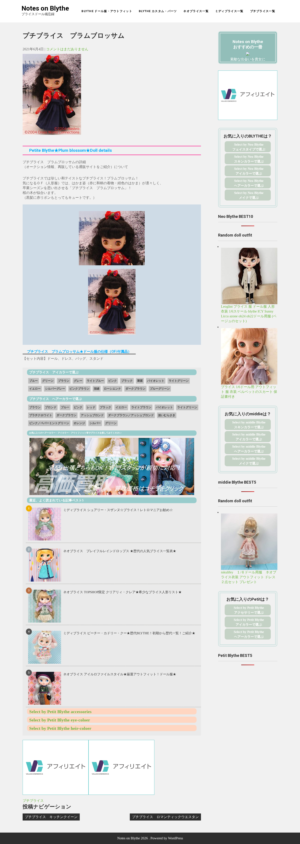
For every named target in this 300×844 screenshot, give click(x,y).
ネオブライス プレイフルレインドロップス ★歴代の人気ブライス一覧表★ (119, 551)
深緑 (96, 388)
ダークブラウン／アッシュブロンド (131, 415)
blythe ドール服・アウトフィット (106, 11)
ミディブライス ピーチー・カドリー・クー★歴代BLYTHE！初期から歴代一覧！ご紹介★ (129, 633)
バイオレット (155, 380)
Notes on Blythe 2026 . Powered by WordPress (150, 838)
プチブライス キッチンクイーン (51, 817)
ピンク (112, 380)
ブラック (127, 380)
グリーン (48, 380)
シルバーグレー (55, 388)
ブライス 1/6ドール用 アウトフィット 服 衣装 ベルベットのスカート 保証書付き (249, 391)
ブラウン (63, 380)
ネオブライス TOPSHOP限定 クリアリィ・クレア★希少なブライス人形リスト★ (122, 592)
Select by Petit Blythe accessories (60, 711)
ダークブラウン (135, 388)
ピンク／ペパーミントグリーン (49, 423)
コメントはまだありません (67, 49)
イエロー (35, 388)
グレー (78, 380)
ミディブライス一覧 (229, 11)
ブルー (33, 380)
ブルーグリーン (160, 388)
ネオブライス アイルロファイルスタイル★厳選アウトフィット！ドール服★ (119, 674)
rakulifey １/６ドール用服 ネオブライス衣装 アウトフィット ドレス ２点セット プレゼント (250, 577)
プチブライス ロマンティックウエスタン (165, 817)
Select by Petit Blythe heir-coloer (60, 728)
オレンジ (79, 423)
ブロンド (50, 407)
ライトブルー (95, 380)
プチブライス (33, 800)
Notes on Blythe (45, 8)
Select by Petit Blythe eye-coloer (59, 719)
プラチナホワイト (40, 415)
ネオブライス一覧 (195, 11)
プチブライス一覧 (262, 11)
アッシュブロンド (92, 415)
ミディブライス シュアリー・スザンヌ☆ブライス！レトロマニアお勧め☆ (118, 510)
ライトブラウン (141, 407)
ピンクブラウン (79, 388)
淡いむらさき (166, 415)
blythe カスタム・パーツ (158, 11)
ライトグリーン (179, 380)
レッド (91, 407)
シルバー (95, 423)
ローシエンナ (112, 388)
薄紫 (140, 380)
